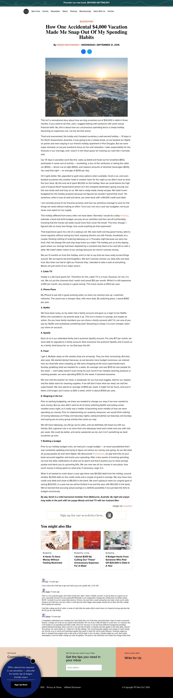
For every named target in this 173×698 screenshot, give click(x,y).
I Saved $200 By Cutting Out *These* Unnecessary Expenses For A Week (86, 561)
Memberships (85, 11)
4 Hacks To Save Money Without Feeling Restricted (52, 559)
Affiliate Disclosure (72, 687)
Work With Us (99, 11)
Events (45, 11)
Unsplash (127, 506)
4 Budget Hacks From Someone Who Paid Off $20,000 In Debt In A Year (118, 561)
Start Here (35, 11)
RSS (42, 687)
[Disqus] (86, 607)
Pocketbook (98, 454)
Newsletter (55, 11)
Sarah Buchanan (68, 44)
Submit (105, 667)
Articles (111, 11)
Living (86, 553)
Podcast (73, 11)
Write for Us (133, 658)
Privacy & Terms (54, 687)
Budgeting (86, 21)
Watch (65, 11)
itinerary (124, 215)
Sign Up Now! (21, 685)
